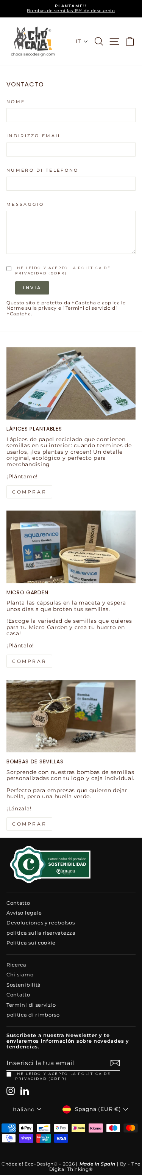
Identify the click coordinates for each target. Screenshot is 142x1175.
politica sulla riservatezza (41, 933)
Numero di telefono (42, 170)
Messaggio (25, 204)
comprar (29, 492)
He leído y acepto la (63, 1076)
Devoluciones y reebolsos (40, 923)
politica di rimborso (33, 1015)
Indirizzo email (34, 135)
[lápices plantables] (71, 383)
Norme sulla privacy (31, 308)
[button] (82, 41)
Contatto (18, 903)
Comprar (29, 824)
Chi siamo (19, 975)
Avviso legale (24, 913)
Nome (15, 101)
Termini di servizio (88, 308)
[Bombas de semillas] (71, 716)
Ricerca (16, 965)
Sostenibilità (23, 985)
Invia (32, 287)
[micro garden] (71, 547)
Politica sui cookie (31, 943)
